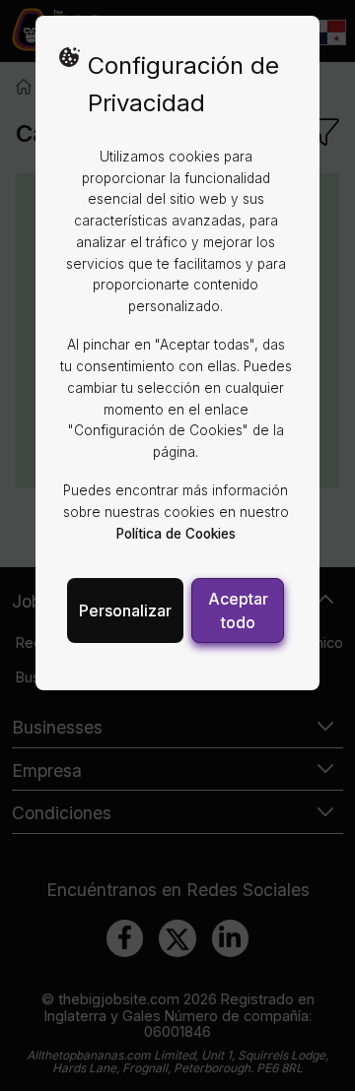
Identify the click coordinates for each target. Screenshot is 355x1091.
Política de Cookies (176, 534)
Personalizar (125, 610)
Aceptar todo (238, 610)
